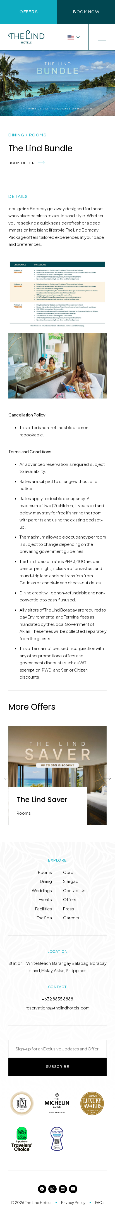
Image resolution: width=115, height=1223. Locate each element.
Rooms (38, 135)
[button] (8, 778)
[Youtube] (73, 1189)
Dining (16, 135)
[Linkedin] (63, 1189)
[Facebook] (42, 1189)
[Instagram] (52, 1189)
